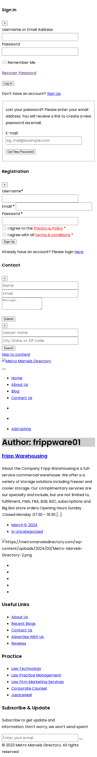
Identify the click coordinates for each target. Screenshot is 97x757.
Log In (8, 83)
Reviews (18, 643)
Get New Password (21, 152)
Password (11, 44)
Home (16, 378)
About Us (19, 384)
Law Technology (26, 668)
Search (8, 348)
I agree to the (37, 228)
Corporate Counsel (29, 688)
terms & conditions (52, 235)
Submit (8, 319)
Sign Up (54, 93)
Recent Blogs (23, 623)
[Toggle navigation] (4, 369)
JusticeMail (21, 695)
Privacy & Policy (48, 228)
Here (78, 252)
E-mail (12, 133)
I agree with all (40, 235)
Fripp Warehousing (24, 456)
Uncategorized (27, 531)
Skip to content (16, 354)
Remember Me (21, 62)
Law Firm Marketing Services (37, 681)
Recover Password (19, 73)
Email (8, 206)
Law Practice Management (36, 675)
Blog (15, 391)
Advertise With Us (27, 637)
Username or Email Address (27, 29)
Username (12, 191)
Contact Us (21, 398)
